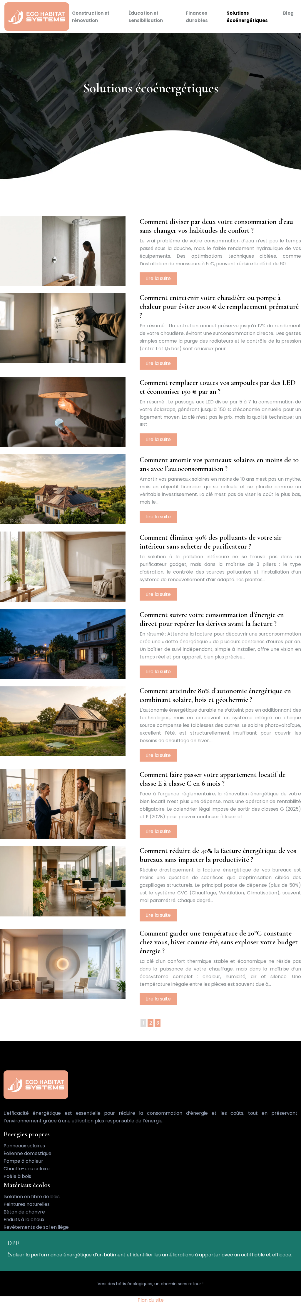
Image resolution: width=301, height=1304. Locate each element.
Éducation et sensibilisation (145, 17)
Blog (288, 13)
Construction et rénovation (90, 17)
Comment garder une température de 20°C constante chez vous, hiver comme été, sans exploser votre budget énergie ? (219, 942)
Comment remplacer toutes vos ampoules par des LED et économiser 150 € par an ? (218, 387)
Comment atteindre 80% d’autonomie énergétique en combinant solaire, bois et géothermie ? (215, 695)
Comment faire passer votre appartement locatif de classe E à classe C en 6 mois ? (212, 779)
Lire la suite (158, 278)
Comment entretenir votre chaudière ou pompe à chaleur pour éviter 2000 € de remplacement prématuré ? (219, 306)
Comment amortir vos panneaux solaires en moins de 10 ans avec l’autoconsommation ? (219, 464)
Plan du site (151, 1300)
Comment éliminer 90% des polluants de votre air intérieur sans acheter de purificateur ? (211, 542)
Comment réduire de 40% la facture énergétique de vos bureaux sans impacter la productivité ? (218, 855)
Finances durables (197, 17)
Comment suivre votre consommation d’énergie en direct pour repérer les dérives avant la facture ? (212, 619)
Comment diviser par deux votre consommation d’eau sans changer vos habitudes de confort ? (216, 226)
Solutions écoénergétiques (247, 17)
